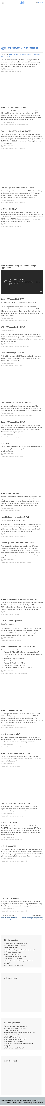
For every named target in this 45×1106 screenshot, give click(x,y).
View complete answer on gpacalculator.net (14, 861)
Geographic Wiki (21, 54)
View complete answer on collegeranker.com (14, 320)
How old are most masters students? (15, 943)
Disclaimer (27, 1102)
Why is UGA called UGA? (12, 954)
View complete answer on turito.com (11, 71)
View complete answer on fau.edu (11, 640)
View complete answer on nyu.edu (11, 510)
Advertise (7, 1102)
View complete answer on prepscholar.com (13, 437)
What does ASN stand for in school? (15, 945)
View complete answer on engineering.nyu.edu (15, 346)
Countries (12, 54)
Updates (40, 1102)
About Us (20, 1102)
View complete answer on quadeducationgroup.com (16, 562)
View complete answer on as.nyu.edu (12, 816)
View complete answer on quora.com (12, 365)
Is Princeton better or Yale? (12, 952)
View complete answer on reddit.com (12, 456)
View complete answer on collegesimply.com (14, 673)
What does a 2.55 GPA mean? (13, 958)
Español (40, 2)
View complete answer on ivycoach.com (13, 148)
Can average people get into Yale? (15, 956)
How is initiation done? (11, 948)
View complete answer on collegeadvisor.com (14, 124)
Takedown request (8, 69)
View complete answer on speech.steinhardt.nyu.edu (16, 415)
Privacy (34, 1102)
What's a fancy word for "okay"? (14, 965)
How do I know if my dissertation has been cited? (19, 950)
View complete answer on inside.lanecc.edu (14, 747)
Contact (14, 1102)
